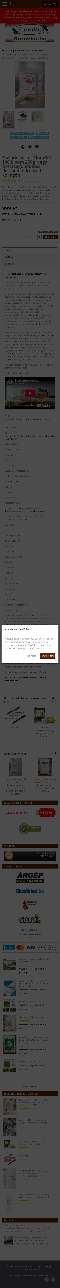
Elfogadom (49, 656)
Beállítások (31, 656)
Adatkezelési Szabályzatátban (19, 648)
